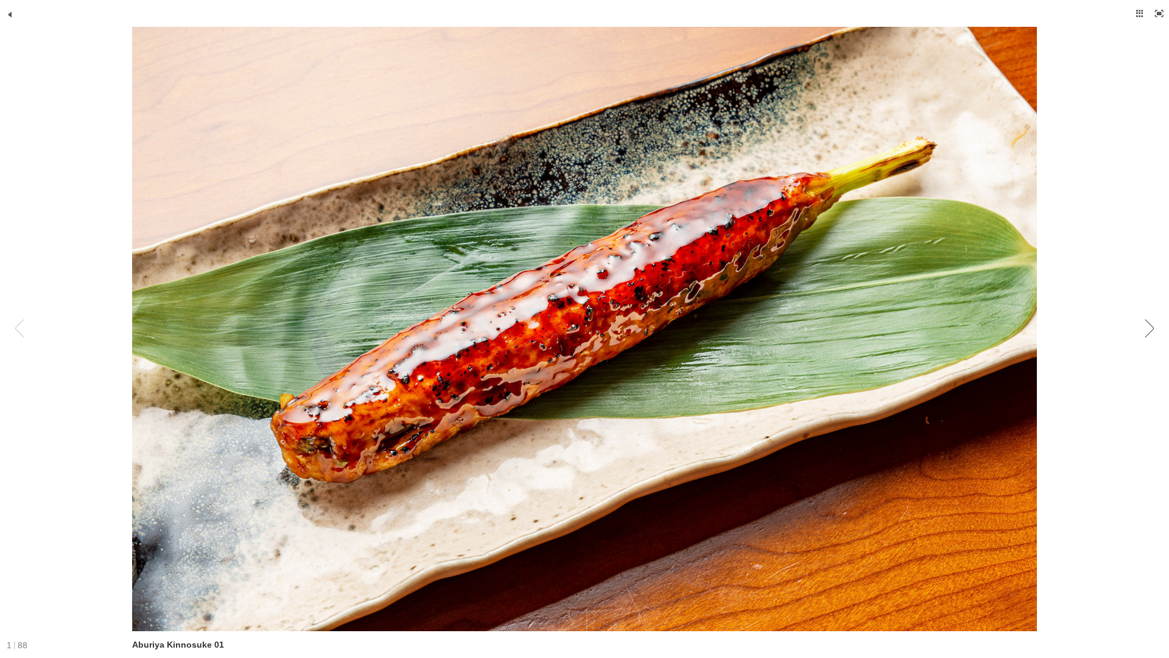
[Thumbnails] (1140, 13)
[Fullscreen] (1159, 13)
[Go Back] (9, 14)
